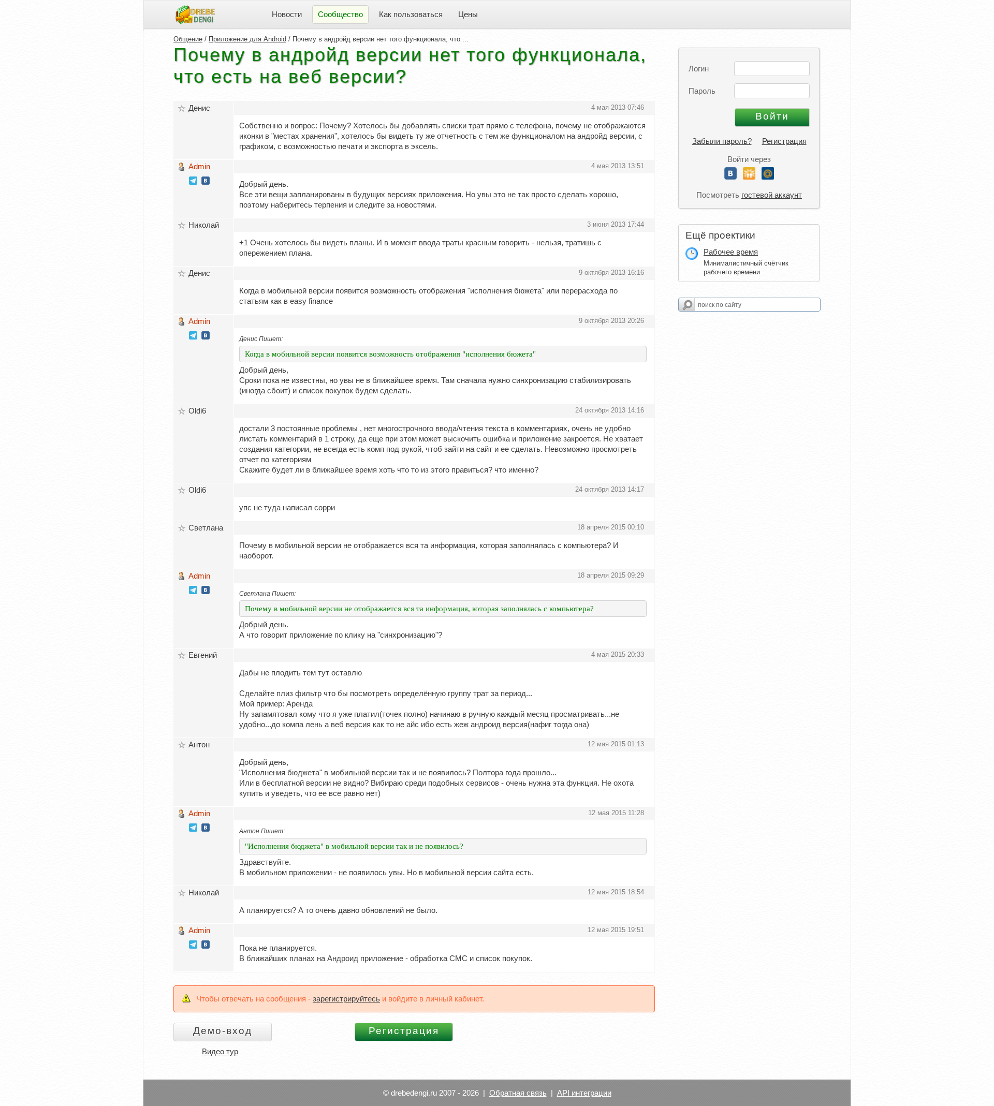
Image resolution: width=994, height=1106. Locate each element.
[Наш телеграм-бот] (193, 182)
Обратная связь (518, 1092)
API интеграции (584, 1092)
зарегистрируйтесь (346, 998)
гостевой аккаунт (771, 194)
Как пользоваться (411, 14)
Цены (468, 14)
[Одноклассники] (749, 176)
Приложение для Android (247, 39)
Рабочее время (731, 251)
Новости (287, 14)
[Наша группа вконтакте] (205, 182)
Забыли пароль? (722, 141)
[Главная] (195, 13)
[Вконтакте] (730, 176)
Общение (187, 39)
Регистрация (784, 141)
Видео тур (220, 1051)
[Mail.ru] (767, 176)
